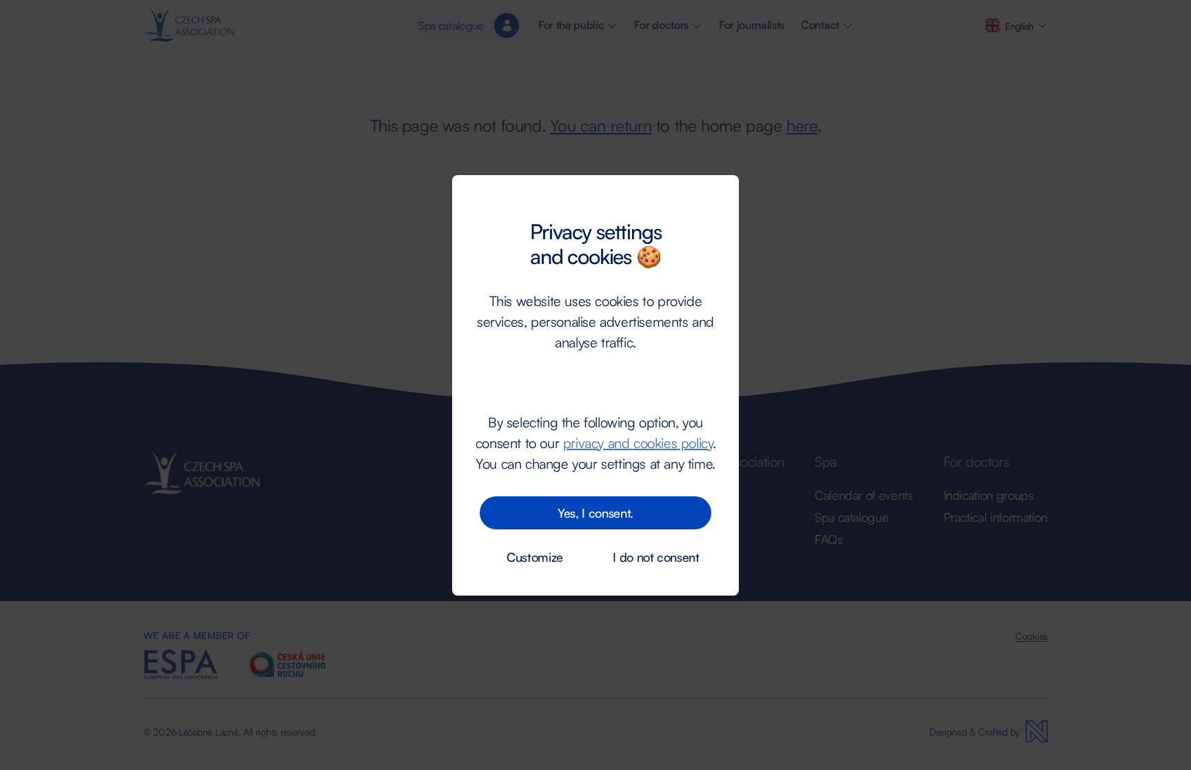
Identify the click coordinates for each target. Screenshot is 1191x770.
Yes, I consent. (595, 512)
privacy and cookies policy (638, 443)
